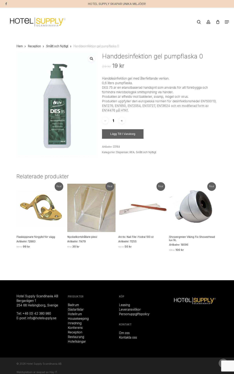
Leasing (124, 305)
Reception (34, 46)
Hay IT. (54, 372)
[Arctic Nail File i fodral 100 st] (142, 208)
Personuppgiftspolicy (134, 314)
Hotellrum (75, 314)
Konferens (75, 328)
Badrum (73, 305)
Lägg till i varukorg (122, 133)
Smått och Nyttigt (57, 46)
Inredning (75, 323)
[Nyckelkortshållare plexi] (91, 208)
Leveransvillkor (130, 309)
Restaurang (76, 337)
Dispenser (122, 152)
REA (132, 152)
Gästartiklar (76, 309)
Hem (19, 46)
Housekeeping (78, 318)
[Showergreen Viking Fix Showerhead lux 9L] (193, 208)
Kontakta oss (128, 337)
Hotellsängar (77, 341)
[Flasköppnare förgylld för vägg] (40, 208)
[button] (227, 22)
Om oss (124, 333)
